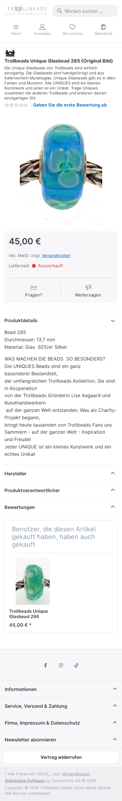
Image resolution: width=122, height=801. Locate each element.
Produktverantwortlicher (32, 490)
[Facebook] (45, 665)
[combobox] (85, 11)
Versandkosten (56, 255)
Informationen (21, 689)
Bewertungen (19, 507)
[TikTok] (76, 665)
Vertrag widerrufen (61, 757)
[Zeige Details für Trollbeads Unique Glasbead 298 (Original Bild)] (32, 581)
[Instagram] (61, 665)
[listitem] (61, 169)
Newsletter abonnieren (30, 740)
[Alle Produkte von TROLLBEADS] (9, 53)
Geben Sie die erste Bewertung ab (70, 105)
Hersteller (15, 473)
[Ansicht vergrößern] (61, 169)
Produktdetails (21, 320)
